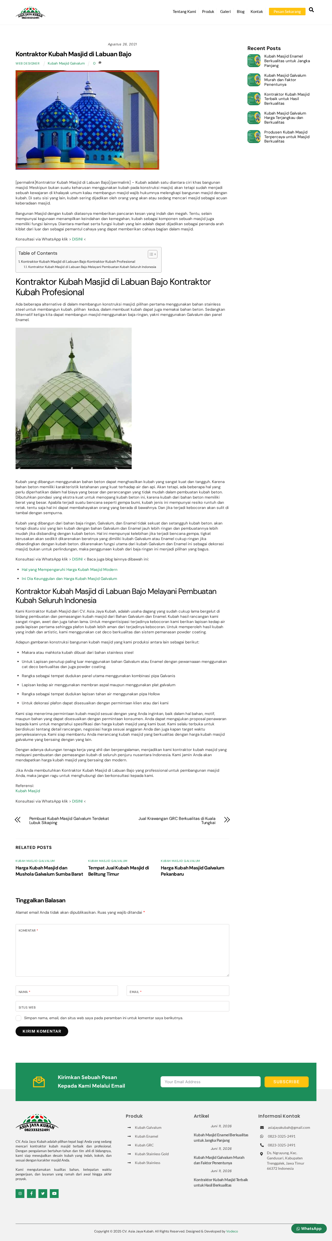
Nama (25, 992)
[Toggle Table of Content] (150, 254)
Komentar (28, 930)
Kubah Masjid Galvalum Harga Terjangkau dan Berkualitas (285, 118)
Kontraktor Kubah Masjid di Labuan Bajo (73, 54)
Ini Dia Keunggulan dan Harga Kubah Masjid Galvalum (69, 578)
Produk (208, 11)
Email (136, 992)
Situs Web (27, 1007)
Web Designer (27, 63)
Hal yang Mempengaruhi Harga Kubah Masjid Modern (69, 569)
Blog (241, 11)
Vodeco (232, 1231)
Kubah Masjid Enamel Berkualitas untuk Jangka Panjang (287, 61)
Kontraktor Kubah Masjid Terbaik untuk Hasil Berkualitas (286, 99)
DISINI (77, 239)
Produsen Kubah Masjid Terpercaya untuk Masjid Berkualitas (286, 137)
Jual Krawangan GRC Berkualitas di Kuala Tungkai (177, 821)
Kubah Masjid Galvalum (66, 63)
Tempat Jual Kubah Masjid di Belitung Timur (118, 871)
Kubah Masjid (28, 790)
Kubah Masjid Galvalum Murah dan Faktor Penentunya (285, 80)
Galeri (225, 11)
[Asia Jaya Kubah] (30, 16)
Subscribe (286, 1081)
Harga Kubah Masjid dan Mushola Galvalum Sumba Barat (49, 871)
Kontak (257, 11)
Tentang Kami (184, 11)
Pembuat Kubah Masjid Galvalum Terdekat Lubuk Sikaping (69, 821)
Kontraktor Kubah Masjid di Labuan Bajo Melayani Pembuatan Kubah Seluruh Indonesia (92, 267)
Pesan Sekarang (287, 11)
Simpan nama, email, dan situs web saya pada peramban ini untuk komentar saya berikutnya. (103, 1018)
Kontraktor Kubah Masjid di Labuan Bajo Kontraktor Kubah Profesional (78, 261)
